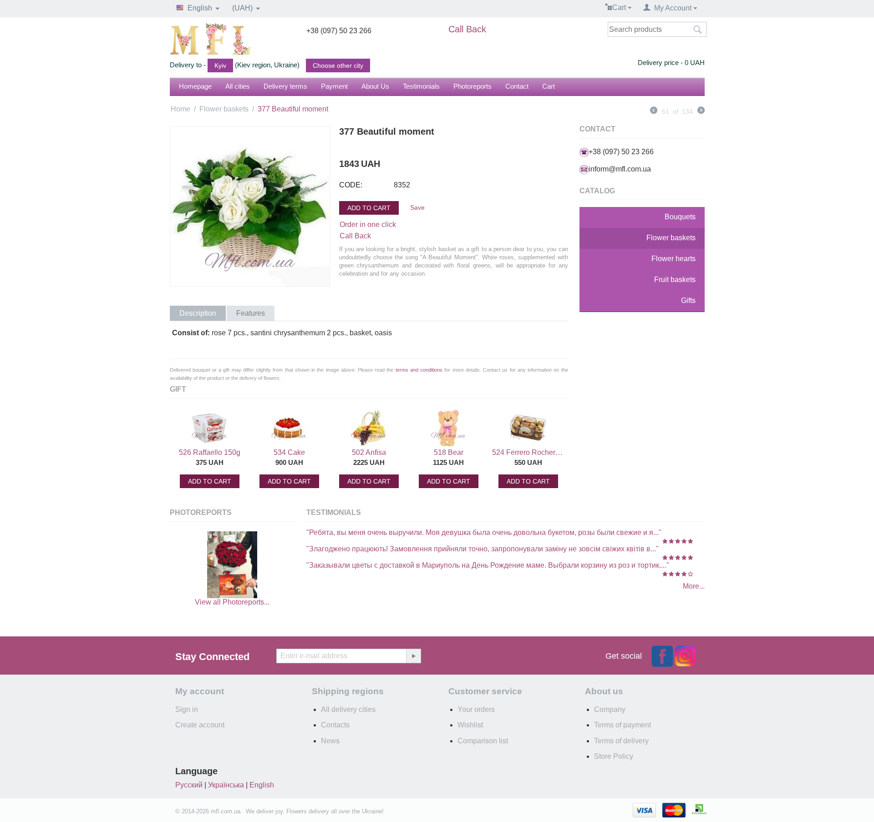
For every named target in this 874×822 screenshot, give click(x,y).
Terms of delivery (621, 741)
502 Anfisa (369, 452)
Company (609, 709)
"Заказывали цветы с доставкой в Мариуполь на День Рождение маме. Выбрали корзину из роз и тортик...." (487, 565)
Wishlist (470, 725)
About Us (375, 86)
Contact (516, 86)
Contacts (335, 725)
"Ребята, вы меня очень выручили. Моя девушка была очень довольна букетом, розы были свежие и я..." (483, 532)
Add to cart (369, 208)
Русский (189, 785)
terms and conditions (419, 370)
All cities (237, 86)
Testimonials (421, 86)
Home (180, 109)
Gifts (688, 300)
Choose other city (338, 65)
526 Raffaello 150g (209, 452)
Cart (548, 86)
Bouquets (680, 217)
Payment (334, 86)
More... (694, 586)
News (330, 741)
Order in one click (368, 224)
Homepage (195, 86)
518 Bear (448, 452)
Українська (226, 785)
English (261, 785)
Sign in (186, 709)
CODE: (350, 185)
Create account (199, 725)
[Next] (701, 111)
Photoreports (472, 86)
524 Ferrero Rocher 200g (528, 452)
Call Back (467, 29)
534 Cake (289, 452)
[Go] (413, 656)
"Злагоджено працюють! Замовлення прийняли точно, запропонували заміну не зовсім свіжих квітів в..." (482, 549)
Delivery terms (285, 86)
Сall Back (355, 236)
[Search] (697, 30)
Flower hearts (673, 258)
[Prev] (653, 111)
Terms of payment (622, 725)
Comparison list (482, 741)
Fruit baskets (675, 279)
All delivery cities (348, 709)
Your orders (476, 709)
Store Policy (613, 756)
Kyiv (220, 65)
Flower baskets (224, 109)
